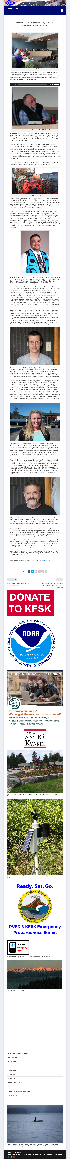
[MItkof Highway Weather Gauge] (35, 874)
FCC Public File (58, 1154)
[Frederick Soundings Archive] (35, 1142)
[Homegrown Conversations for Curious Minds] (35, 792)
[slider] (56, 84)
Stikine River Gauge (14, 1083)
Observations (12, 1070)
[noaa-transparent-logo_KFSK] (31, 667)
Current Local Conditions (15, 1049)
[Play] (12, 84)
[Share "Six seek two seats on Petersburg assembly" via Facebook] (29, 571)
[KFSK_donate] (30, 616)
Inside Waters (12, 1061)
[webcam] (34, 988)
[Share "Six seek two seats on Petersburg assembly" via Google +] (36, 571)
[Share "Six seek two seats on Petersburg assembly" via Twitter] (32, 571)
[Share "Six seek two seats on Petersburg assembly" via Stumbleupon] (46, 571)
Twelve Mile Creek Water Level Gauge (19, 1091)
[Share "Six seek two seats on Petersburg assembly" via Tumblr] (39, 571)
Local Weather (12, 1057)
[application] (35, 84)
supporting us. (46, 560)
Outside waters (13, 1066)
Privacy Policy (11, 1154)
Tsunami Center (13, 1095)
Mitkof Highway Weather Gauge (18, 1053)
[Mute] (53, 84)
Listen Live (12, 8)
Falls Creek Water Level (15, 1087)
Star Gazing (11, 1078)
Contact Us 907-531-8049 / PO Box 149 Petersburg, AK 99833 (34, 1154)
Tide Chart (11, 1074)
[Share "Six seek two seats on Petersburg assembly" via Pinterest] (42, 571)
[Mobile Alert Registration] (18, 955)
